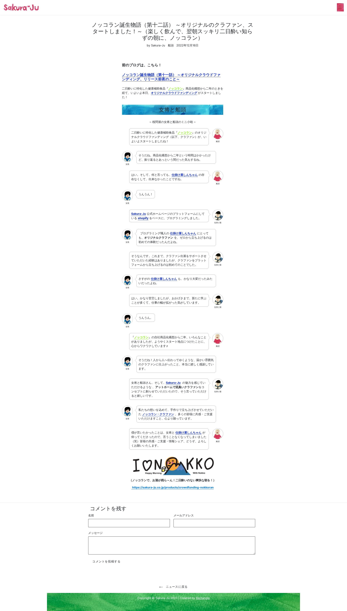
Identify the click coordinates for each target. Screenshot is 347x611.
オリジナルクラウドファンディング (174, 93)
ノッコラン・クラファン (158, 414)
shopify (143, 218)
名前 (91, 515)
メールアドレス (184, 515)
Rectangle (203, 598)
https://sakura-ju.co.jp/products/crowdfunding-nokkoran (172, 487)
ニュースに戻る (176, 586)
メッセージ (95, 533)
